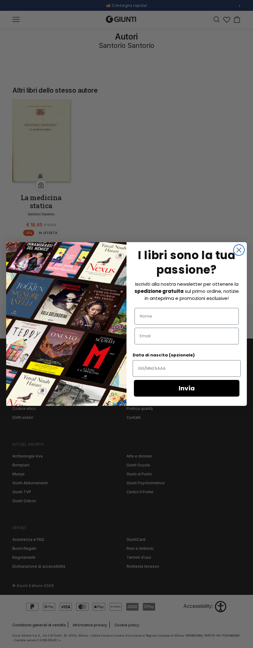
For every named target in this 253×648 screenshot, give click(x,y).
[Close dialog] (239, 250)
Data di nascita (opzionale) (164, 355)
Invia (187, 388)
